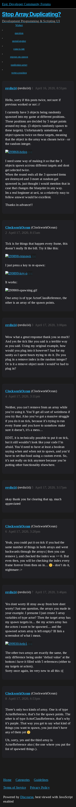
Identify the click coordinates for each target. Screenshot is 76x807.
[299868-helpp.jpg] (18, 152)
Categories (23, 780)
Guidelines (41, 780)
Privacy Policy (39, 787)
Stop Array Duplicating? (31, 14)
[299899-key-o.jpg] (18, 273)
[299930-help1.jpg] (18, 643)
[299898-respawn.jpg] (20, 256)
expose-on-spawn (19, 56)
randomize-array (19, 64)
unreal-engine (19, 41)
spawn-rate (19, 48)
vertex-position (19, 72)
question (19, 33)
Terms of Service (14, 787)
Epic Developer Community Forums (26, 4)
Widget (19, 25)
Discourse (27, 797)
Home (7, 780)
